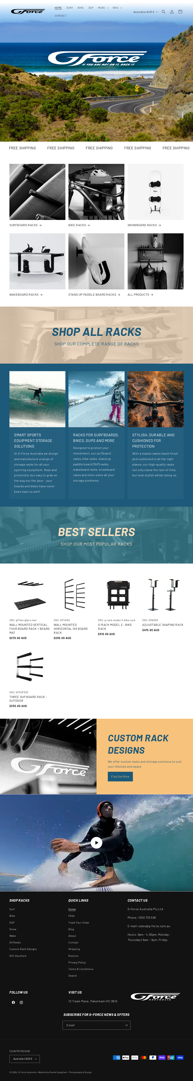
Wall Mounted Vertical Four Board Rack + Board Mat (29, 628)
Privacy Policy (77, 962)
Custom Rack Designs (23, 949)
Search (72, 975)
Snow (12, 929)
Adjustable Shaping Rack (163, 624)
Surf (12, 909)
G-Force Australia (27, 1072)
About (72, 935)
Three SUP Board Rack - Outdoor (28, 698)
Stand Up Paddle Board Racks (92, 294)
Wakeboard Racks (24, 294)
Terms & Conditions (80, 969)
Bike (12, 915)
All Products (138, 294)
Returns (73, 955)
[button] (103, 8)
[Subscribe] (126, 1025)
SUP (12, 922)
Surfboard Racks (23, 225)
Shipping (74, 949)
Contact (73, 942)
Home (72, 909)
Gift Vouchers (18, 955)
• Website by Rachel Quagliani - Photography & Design (64, 1072)
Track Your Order (78, 922)
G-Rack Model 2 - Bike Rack (115, 626)
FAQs (71, 915)
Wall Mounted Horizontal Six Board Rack (71, 628)
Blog (71, 929)
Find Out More (120, 776)
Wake (12, 935)
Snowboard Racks (142, 225)
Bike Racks (77, 225)
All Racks (15, 942)
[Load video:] (96, 842)
